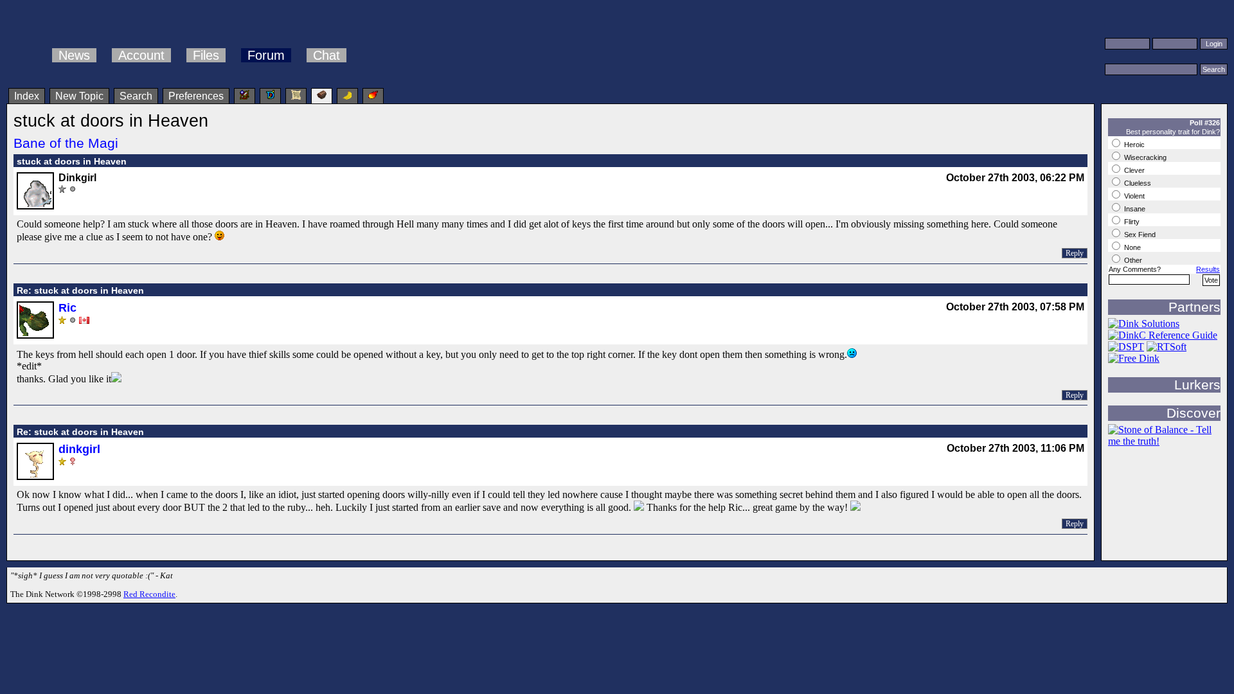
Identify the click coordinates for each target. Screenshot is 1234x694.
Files (206, 55)
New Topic (79, 96)
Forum (266, 55)
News (74, 55)
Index (26, 96)
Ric (67, 307)
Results (1208, 269)
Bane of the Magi (65, 143)
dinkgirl (79, 449)
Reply (1075, 253)
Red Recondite (149, 594)
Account (141, 55)
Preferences (196, 96)
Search (136, 96)
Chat (326, 55)
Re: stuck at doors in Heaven (80, 290)
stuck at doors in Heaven (72, 161)
